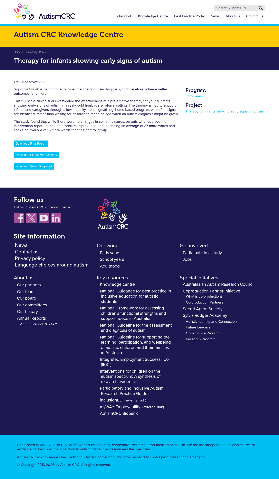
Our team (26, 292)
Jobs (187, 259)
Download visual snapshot (34, 166)
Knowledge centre (117, 284)
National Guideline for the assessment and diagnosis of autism (136, 328)
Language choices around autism (51, 265)
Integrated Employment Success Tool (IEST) (135, 362)
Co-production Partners (204, 302)
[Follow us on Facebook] (20, 219)
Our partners (29, 285)
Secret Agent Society (202, 309)
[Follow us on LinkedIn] (56, 219)
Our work (124, 16)
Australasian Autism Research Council (218, 284)
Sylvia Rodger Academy (205, 315)
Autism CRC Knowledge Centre (68, 34)
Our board (26, 298)
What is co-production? (204, 296)
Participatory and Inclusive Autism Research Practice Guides (131, 391)
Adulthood (110, 266)
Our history (27, 311)
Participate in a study (202, 253)
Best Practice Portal (189, 16)
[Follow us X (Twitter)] (32, 219)
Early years (110, 253)
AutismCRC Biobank (119, 413)
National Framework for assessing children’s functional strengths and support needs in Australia (133, 313)
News (215, 16)
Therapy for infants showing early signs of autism (224, 111)
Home (17, 52)
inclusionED (111, 400)
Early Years (194, 96)
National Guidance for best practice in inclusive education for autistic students (135, 296)
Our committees (32, 305)
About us (233, 16)
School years (112, 259)
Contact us (254, 16)
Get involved (194, 245)
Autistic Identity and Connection (211, 322)
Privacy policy (30, 258)
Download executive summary (36, 154)
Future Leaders (198, 327)
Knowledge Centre (153, 16)
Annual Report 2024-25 (39, 324)
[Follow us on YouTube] (45, 219)
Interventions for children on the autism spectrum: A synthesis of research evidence (130, 376)
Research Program (201, 339)
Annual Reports (31, 318)
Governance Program (203, 333)
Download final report (31, 143)
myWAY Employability (120, 407)
